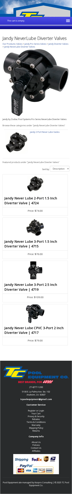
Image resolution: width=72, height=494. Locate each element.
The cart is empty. (16, 20)
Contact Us (36, 447)
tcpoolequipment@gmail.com (36, 399)
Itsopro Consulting (43, 482)
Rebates (36, 419)
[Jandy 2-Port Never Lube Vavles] (16, 142)
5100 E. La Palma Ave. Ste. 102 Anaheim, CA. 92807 (36, 393)
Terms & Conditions (36, 422)
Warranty (36, 425)
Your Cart (36, 413)
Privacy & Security (36, 416)
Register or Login (36, 410)
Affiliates (36, 451)
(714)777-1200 (36, 387)
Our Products (9, 43)
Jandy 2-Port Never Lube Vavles (44, 132)
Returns (36, 430)
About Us (36, 442)
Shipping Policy (36, 428)
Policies (36, 445)
